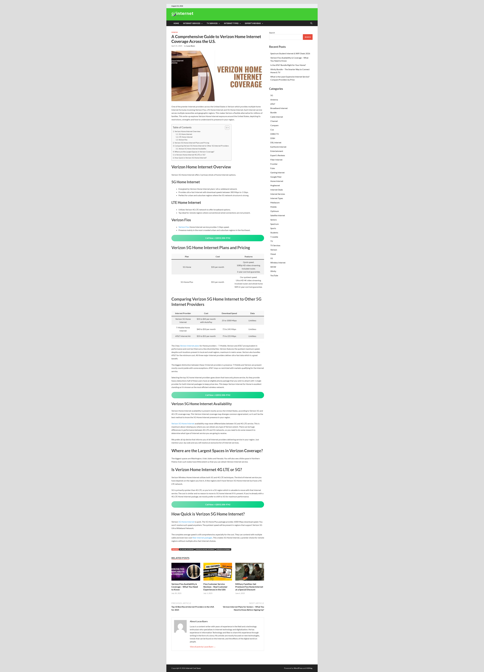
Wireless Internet (277, 262)
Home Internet (276, 181)
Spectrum (274, 224)
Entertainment (276, 151)
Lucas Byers (190, 46)
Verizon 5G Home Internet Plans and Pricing (192, 143)
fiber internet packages (202, 537)
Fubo (272, 168)
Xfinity (273, 271)
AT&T (272, 104)
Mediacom (275, 202)
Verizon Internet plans (189, 345)
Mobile (273, 207)
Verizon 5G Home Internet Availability (193, 149)
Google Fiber (276, 177)
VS (271, 258)
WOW (273, 267)
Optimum (274, 211)
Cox (272, 129)
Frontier (274, 164)
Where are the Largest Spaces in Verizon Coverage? (194, 152)
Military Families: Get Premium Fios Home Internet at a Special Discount (249, 587)
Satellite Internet (277, 215)
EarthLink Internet (278, 147)
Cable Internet (276, 117)
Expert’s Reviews (277, 155)
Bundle (273, 112)
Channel (274, 121)
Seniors (273, 219)
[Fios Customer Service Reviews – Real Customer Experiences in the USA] (217, 572)
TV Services (275, 245)
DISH (272, 138)
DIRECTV (274, 134)
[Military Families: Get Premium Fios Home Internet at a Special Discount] (249, 572)
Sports (273, 228)
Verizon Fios (183, 140)
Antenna (274, 99)
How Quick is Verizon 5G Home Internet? (191, 158)
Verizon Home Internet (205, 549)
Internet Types (276, 198)
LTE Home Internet (186, 137)
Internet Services (277, 194)
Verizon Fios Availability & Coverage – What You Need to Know (184, 587)
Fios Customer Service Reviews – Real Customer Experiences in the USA (215, 587)
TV (271, 241)
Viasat (273, 254)
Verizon (174, 32)
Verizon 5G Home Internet (182, 423)
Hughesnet (275, 185)
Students (274, 232)
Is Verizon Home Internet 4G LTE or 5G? (190, 155)
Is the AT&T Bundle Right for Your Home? (288, 65)
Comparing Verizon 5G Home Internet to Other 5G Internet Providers (202, 146)
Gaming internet (277, 172)
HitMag (309, 668)
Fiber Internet (276, 159)
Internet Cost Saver (193, 668)
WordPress (298, 668)
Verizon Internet (223, 549)
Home (176, 23)
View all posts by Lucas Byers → (203, 646)
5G (271, 95)
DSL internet (275, 142)
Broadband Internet (279, 108)
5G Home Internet (185, 134)
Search (272, 32)
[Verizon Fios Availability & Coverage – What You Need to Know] (185, 572)
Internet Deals (276, 189)
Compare (274, 125)
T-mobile (274, 237)
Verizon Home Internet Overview (187, 131)
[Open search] (311, 23)
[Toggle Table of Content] (226, 127)
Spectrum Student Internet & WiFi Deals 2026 (290, 53)
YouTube (274, 275)
